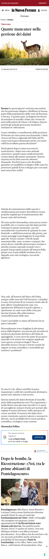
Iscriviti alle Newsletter (10, 3)
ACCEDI (44, 10)
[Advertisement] (20, 90)
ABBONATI (42, 3)
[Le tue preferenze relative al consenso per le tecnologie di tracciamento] (44, 554)
